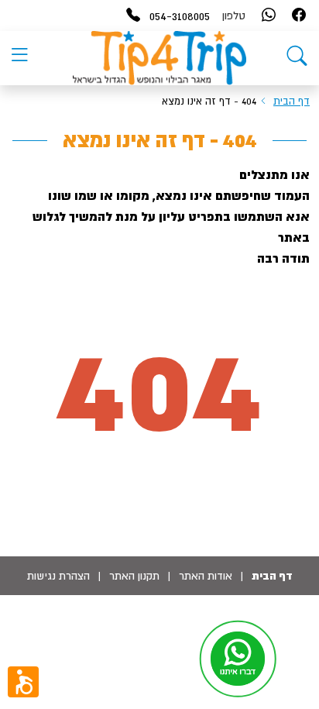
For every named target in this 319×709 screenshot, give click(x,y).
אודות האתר (205, 576)
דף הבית (291, 101)
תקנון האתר (134, 576)
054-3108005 (179, 15)
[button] (23, 681)
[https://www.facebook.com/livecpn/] (299, 15)
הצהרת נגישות (58, 576)
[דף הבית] (296, 59)
